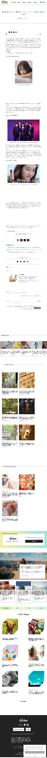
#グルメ (3, 663)
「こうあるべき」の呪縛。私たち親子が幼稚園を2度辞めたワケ (16, 352)
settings (34, 755)
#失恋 (29, 740)
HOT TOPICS (13, 2)
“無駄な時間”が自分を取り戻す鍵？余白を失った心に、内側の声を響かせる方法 (39, 593)
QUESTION (29, 2)
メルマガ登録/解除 (18, 746)
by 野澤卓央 (30, 695)
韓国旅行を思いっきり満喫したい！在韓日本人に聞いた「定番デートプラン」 (27, 494)
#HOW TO (35, 596)
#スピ (25, 570)
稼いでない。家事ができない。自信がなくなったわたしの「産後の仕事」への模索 (36, 353)
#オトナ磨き (6, 491)
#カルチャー (26, 18)
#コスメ (24, 737)
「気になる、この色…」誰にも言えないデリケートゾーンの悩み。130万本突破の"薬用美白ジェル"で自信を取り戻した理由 (10, 494)
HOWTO (19, 2)
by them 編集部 (21, 274)
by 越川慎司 (30, 668)
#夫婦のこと (23, 349)
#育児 (12, 349)
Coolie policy (27, 749)
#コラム (33, 349)
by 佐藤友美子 (13, 354)
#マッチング (14, 741)
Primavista (23, 184)
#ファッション (21, 741)
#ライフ (2, 349)
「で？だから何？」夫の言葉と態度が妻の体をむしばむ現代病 (26, 352)
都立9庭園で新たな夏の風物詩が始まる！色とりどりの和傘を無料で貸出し (10, 418)
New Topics (5, 608)
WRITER (23, 2)
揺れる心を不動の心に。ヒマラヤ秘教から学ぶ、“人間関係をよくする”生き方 (32, 567)
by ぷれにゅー (4, 668)
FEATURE (35, 2)
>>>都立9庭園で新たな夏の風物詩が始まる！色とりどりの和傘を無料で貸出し (21, 252)
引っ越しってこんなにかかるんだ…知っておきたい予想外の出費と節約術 (7, 593)
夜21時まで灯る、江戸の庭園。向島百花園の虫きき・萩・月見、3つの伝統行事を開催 (10, 392)
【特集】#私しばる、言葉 (33, 690)
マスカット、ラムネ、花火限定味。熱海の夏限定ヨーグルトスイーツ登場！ (10, 665)
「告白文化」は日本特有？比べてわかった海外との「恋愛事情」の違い (27, 444)
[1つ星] (6, 34)
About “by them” (18, 729)
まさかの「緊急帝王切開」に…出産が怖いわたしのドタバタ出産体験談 (10, 519)
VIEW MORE (23, 701)
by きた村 (2, 354)
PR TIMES (28, 84)
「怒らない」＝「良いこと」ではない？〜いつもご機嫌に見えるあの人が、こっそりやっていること (36, 693)
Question (41, 608)
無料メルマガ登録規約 (37, 539)
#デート (24, 491)
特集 (28, 729)
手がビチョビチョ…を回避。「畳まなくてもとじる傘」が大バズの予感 (5, 352)
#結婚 (22, 740)
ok (34, 752)
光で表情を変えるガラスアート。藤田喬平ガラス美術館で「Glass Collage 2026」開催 (10, 444)
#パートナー (14, 738)
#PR (3, 491)
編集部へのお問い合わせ (19, 747)
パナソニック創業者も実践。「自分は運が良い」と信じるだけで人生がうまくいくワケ (23, 593)
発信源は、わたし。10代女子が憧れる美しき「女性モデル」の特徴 (20, 52)
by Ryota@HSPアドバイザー (6, 394)
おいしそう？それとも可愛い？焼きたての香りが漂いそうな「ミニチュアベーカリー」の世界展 (27, 392)
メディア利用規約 (23, 748)
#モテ (3, 689)
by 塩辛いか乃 (34, 355)
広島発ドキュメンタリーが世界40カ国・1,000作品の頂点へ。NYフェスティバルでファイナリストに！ (27, 418)
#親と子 (19, 738)
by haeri (20, 496)
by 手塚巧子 (23, 354)
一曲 (10, 155)
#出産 (6, 517)
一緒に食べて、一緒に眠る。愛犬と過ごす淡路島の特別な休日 (10, 639)
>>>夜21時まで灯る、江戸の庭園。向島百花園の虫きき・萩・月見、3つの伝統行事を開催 (23, 247)
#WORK (33, 663)
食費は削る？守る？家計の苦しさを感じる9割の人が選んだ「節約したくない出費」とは (36, 639)
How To (17, 608)
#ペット (3, 637)
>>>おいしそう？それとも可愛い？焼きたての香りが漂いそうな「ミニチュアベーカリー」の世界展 (24, 250)
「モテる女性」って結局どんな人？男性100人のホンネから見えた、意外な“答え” (10, 692)
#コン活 (18, 740)
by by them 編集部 (5, 497)
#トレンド (20, 742)
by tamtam (44, 354)
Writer (29, 608)
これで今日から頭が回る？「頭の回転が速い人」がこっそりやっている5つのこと (36, 665)
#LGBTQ (13, 740)
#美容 (26, 740)
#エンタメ (4, 389)
